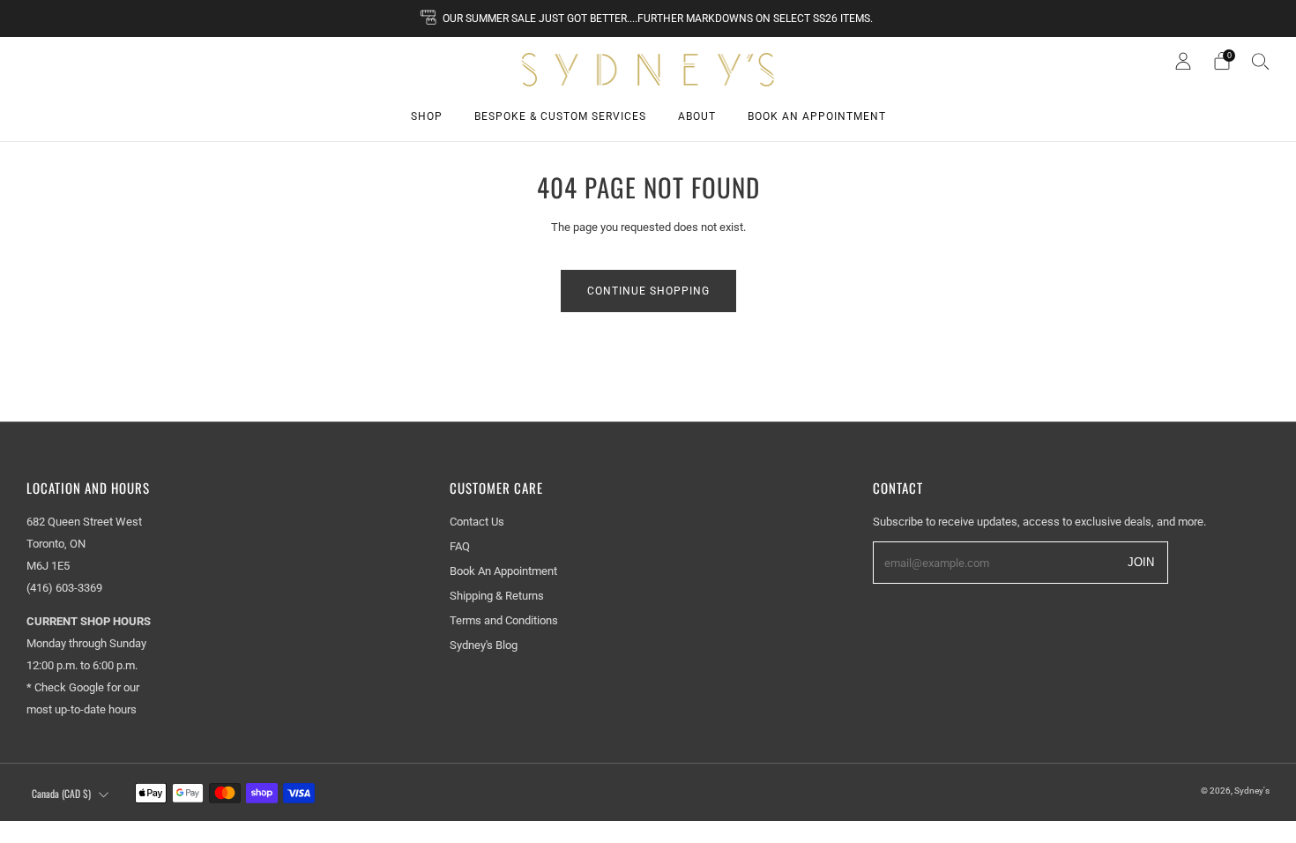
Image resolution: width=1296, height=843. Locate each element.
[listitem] (648, 18)
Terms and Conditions (504, 620)
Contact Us (477, 521)
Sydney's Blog (484, 645)
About (697, 116)
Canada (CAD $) (61, 793)
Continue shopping (648, 291)
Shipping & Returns (497, 595)
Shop (427, 116)
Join (1141, 562)
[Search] (1261, 61)
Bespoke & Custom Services (560, 116)
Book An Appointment (817, 116)
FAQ (460, 546)
